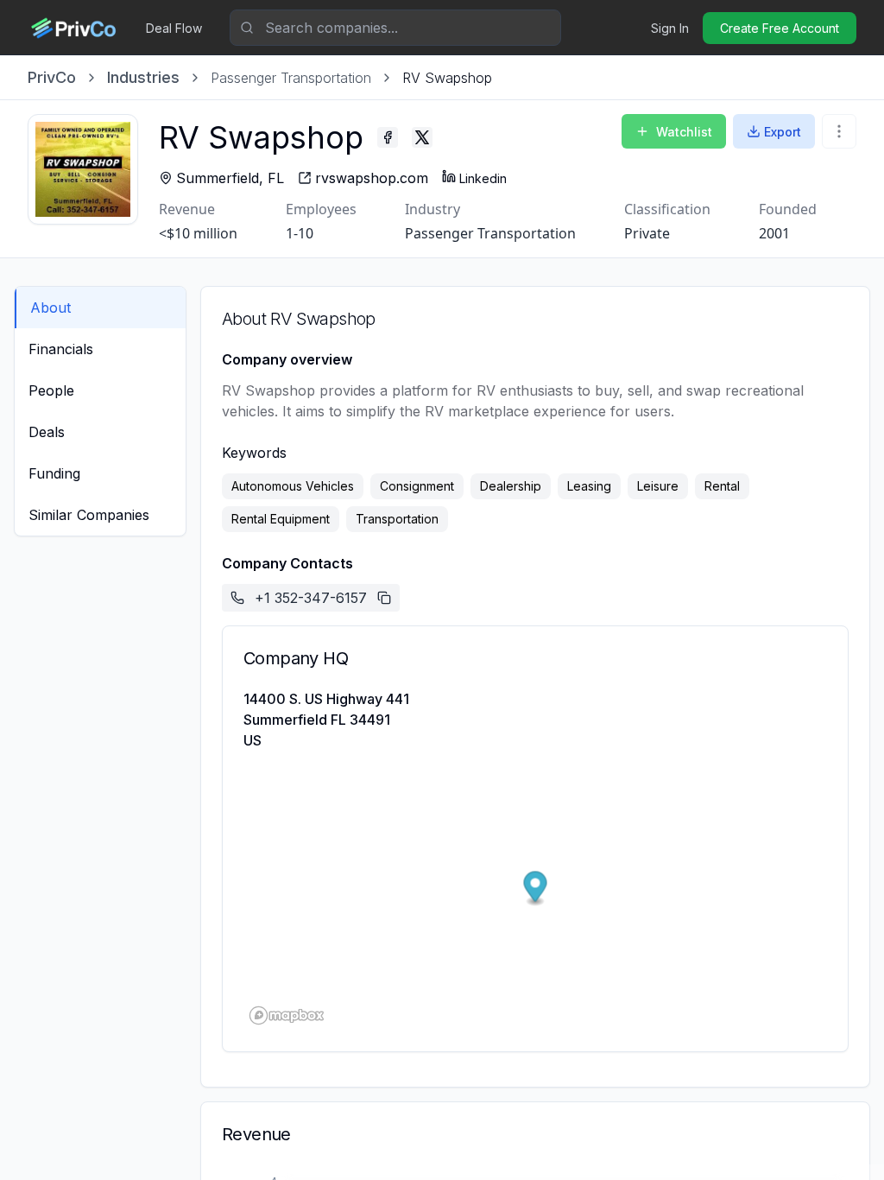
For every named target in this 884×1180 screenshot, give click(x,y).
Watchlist (684, 131)
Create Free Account (779, 28)
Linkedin (483, 178)
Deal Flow (174, 28)
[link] (447, 77)
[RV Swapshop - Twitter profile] (422, 137)
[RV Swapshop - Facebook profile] (387, 137)
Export (782, 131)
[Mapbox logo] (287, 1015)
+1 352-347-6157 (311, 597)
